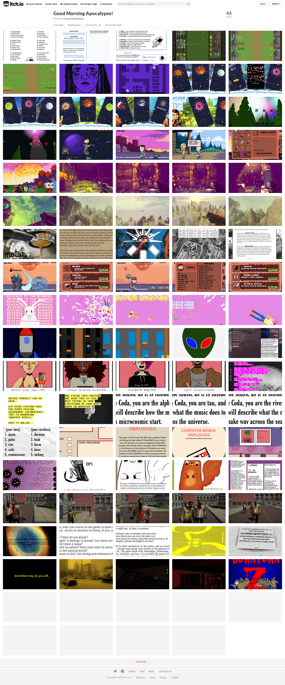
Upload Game (70, 3)
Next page (141, 661)
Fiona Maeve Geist (74, 18)
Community (106, 3)
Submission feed (113, 24)
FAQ (142, 671)
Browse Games (34, 3)
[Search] (188, 3)
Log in (262, 3)
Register (276, 3)
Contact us (165, 671)
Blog (151, 671)
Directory (140, 677)
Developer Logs (88, 3)
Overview (58, 24)
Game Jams (51, 3)
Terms (152, 677)
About (132, 671)
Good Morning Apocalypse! (83, 13)
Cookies (175, 677)
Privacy (163, 677)
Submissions (74, 24)
